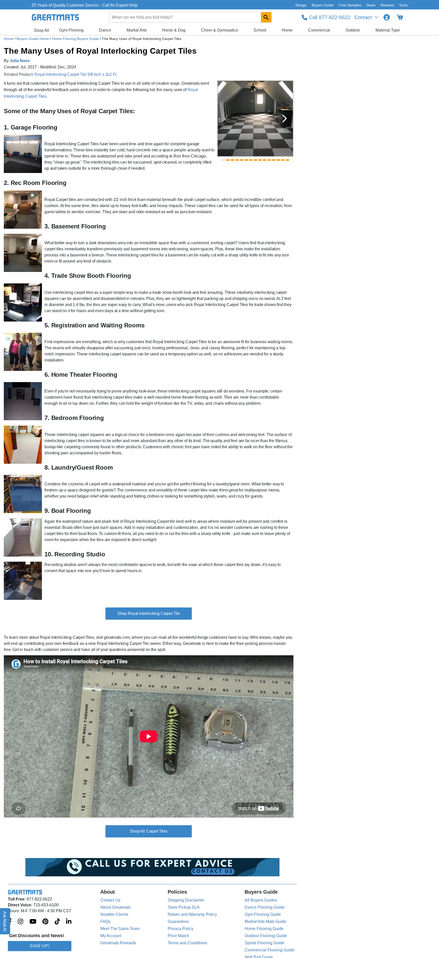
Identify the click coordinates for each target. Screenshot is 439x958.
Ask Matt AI (5, 921)
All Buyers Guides (261, 900)
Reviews (387, 5)
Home (287, 30)
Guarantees (178, 921)
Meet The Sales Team (120, 928)
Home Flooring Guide (264, 928)
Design (301, 5)
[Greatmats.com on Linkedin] (68, 921)
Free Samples (350, 5)
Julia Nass (20, 61)
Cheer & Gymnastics (219, 30)
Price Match (178, 936)
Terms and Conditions (187, 943)
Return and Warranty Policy (192, 914)
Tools (403, 5)
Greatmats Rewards (118, 943)
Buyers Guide (323, 5)
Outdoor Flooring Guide (266, 936)
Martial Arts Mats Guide (265, 921)
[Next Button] (284, 118)
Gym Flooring (71, 30)
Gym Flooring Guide (263, 914)
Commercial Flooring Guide (269, 950)
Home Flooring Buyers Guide (76, 39)
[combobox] (190, 17)
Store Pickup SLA (184, 907)
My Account (110, 936)
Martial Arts (137, 30)
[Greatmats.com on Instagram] (20, 921)
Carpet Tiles (156, 831)
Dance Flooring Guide (265, 907)
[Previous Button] (226, 118)
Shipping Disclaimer (186, 900)
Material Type (387, 30)
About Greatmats (115, 907)
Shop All (41, 30)
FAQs (105, 921)
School (260, 30)
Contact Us (110, 900)
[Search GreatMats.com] (266, 17)
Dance (105, 30)
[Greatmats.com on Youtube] (32, 921)
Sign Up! (40, 946)
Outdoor (353, 30)
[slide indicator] (223, 160)
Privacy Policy (180, 928)
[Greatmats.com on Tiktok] (57, 921)
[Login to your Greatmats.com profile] (387, 17)
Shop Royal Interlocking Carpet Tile (148, 613)
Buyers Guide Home (33, 39)
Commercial (319, 30)
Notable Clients (114, 914)
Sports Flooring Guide (264, 943)
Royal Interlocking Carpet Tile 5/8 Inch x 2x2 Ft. (75, 74)
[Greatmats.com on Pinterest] (45, 921)
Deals (370, 5)
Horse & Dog (173, 30)
